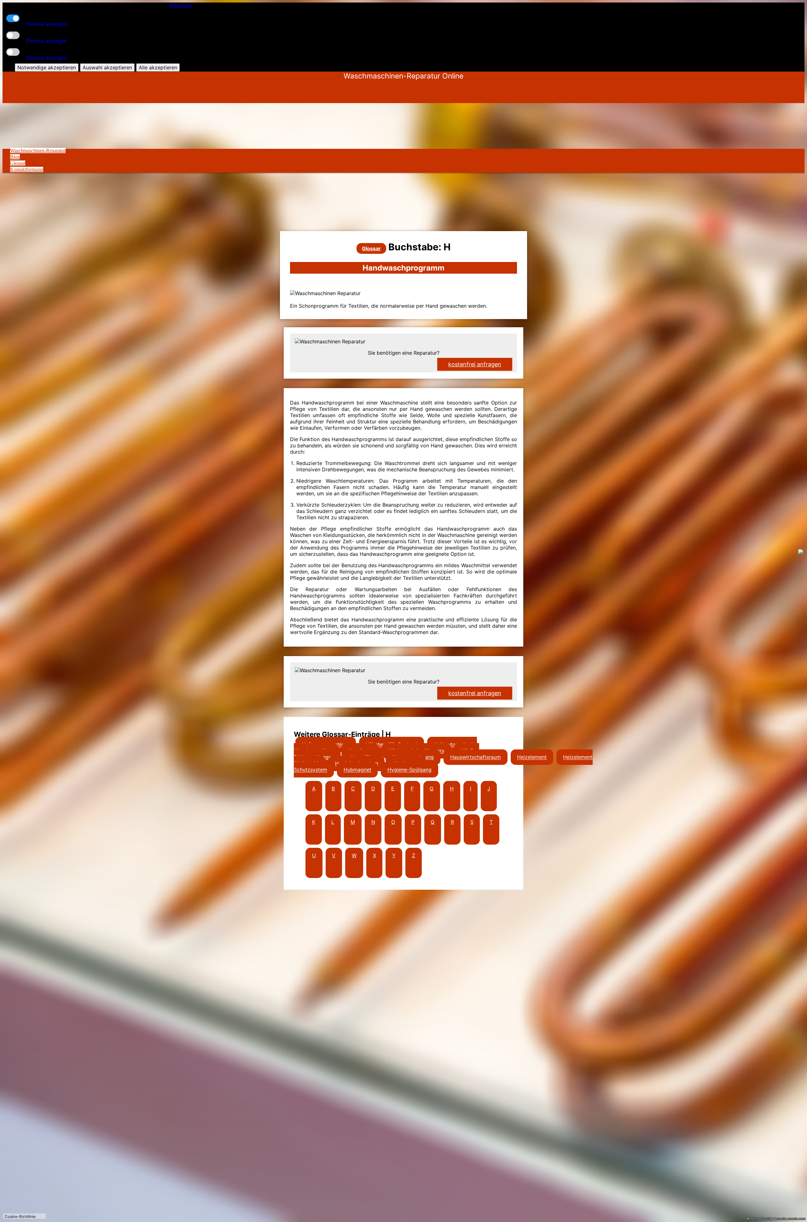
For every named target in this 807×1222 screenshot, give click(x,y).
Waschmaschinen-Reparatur (38, 150)
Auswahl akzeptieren (107, 67)
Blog (15, 157)
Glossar (17, 163)
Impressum (180, 5)
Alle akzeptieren (158, 67)
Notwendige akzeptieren (46, 67)
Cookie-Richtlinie (20, 1216)
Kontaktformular (26, 169)
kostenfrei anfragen (474, 693)
